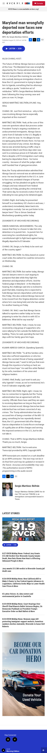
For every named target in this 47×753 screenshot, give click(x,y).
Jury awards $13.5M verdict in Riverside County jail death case (23, 569)
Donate (40, 3)
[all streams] (44, 750)
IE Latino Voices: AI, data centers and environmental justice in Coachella (17, 595)
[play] (3, 750)
